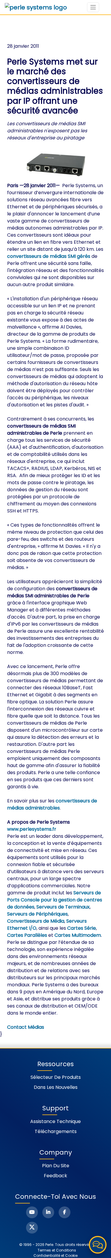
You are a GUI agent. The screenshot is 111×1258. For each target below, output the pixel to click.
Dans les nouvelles (56, 1087)
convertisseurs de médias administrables (52, 804)
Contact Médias (25, 1027)
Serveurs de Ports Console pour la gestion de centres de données (54, 899)
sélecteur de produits (55, 1077)
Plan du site (55, 1165)
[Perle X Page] (32, 1228)
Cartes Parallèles (27, 935)
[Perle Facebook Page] (64, 1212)
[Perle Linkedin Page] (48, 1212)
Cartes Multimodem (77, 935)
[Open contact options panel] (98, 1245)
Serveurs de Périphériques (37, 914)
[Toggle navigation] (93, 7)
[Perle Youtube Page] (32, 1212)
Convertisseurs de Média (35, 921)
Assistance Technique (55, 1121)
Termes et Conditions (57, 1250)
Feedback (55, 1175)
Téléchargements (56, 1131)
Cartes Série (81, 928)
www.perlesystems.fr (31, 829)
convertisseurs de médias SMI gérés (48, 256)
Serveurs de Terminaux (63, 906)
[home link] (36, 7)
